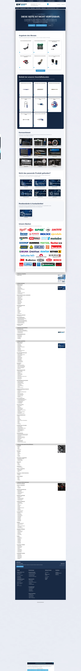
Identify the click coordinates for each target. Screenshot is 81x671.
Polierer (19, 548)
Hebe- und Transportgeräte (21, 366)
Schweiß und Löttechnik (22, 425)
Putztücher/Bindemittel (20, 394)
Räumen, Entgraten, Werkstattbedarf (22, 420)
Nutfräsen (19, 508)
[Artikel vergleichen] (19, 52)
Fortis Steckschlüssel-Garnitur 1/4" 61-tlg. (40, 40)
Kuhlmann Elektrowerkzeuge (23, 482)
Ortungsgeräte (19, 526)
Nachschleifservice (31, 595)
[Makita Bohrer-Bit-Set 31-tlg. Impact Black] (40, 62)
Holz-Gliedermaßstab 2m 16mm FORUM (25, 83)
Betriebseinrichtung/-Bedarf (22, 380)
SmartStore (30, 583)
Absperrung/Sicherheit (20, 381)
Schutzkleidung (20, 351)
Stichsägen (19, 541)
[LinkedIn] (60, 565)
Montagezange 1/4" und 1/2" (21, 437)
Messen (18, 522)
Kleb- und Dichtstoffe (20, 393)
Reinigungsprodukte (20, 395)
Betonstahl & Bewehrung (22, 457)
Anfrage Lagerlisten (21, 341)
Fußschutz (19, 347)
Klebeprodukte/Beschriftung (21, 354)
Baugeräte (19, 363)
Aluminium (19, 445)
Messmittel (19, 337)
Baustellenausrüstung (21, 489)
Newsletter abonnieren (20, 566)
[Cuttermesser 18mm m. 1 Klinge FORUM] (40, 119)
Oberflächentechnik (20, 331)
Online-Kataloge (38, 8)
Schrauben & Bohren (21, 553)
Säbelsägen (19, 540)
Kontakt (57, 8)
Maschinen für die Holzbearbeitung (22, 320)
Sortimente (17, 8)
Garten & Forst (20, 324)
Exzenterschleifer (20, 546)
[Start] (22, 4)
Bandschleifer (19, 545)
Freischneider (19, 513)
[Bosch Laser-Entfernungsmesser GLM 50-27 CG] (54, 62)
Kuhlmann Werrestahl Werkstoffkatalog (25, 444)
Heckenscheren (20, 514)
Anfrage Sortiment (21, 283)
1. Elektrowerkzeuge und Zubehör (22, 399)
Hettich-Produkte (20, 353)
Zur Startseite (31, 25)
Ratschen (19, 497)
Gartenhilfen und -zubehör (21, 413)
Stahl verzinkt (20, 476)
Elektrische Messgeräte (21, 523)
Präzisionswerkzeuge (21, 334)
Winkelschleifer (20, 551)
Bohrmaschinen (20, 496)
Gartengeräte (20, 511)
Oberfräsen (19, 509)
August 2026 (19, 275)
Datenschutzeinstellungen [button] (40, 602)
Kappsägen (19, 538)
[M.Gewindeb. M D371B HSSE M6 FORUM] (54, 89)
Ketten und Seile (20, 302)
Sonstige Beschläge (20, 361)
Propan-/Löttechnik (20, 427)
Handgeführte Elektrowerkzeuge (22, 318)
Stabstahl (19, 464)
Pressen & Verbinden (21, 529)
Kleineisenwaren (20, 355)
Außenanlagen (20, 306)
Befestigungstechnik (20, 440)
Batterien (19, 406)
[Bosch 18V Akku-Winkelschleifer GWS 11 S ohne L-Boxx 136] (54, 47)
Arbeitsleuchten (20, 490)
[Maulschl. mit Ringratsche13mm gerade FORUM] (25, 119)
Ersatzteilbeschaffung (31, 575)
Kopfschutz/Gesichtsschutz (21, 350)
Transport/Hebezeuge (20, 385)
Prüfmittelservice (31, 594)
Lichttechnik (19, 356)
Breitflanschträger (20, 469)
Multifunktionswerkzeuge (21, 507)
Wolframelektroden (20, 430)
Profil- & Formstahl (21, 468)
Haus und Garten (20, 404)
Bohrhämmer (19, 554)
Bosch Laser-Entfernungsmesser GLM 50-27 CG (54, 56)
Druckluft (19, 392)
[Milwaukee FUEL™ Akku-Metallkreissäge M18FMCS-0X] (25, 62)
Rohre (18, 448)
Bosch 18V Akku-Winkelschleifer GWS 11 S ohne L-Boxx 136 (54, 41)
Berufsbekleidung (20, 288)
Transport (19, 311)
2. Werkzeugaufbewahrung (21, 400)
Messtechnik (19, 419)
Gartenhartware (20, 412)
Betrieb (19, 307)
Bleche (19, 446)
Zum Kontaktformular (20, 580)
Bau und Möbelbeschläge (22, 352)
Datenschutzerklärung (40, 668)
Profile (18, 447)
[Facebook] (62, 565)
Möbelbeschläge (20, 357)
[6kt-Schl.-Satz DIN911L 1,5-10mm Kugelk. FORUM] (40, 104)
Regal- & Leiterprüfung (32, 597)
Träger (18, 471)
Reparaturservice (31, 596)
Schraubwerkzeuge (20, 332)
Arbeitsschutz (20, 284)
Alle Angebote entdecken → (40, 70)
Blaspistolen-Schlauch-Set (21, 436)
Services (28, 8)
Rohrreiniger (19, 533)
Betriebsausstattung (20, 382)
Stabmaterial (19, 449)
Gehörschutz (19, 348)
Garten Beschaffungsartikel (21, 411)
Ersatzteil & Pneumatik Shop (51, 8)
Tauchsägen (19, 542)
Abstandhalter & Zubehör (21, 458)
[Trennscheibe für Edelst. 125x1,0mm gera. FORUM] (54, 104)
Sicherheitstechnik (20, 360)
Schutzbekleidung (20, 293)
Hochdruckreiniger (20, 515)
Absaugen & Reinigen (21, 483)
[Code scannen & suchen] (49, 4)
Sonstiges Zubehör (20, 460)
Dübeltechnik (19, 300)
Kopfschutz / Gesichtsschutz (21, 292)
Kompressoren (20, 491)
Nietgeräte (19, 532)
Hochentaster (19, 516)
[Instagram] (64, 565)
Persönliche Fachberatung (32, 573)
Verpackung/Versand (20, 387)
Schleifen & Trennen (21, 544)
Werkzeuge (19, 368)
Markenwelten (33, 8)
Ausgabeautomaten (23, 8)
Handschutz (19, 291)
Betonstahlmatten (20, 459)
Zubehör (19, 431)
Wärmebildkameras (20, 527)
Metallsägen (19, 539)
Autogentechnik (20, 426)
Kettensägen (19, 517)
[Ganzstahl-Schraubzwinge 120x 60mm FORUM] (25, 104)
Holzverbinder (19, 301)
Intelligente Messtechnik (21, 319)
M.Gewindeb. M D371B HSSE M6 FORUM (54, 83)
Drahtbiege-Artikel (20, 298)
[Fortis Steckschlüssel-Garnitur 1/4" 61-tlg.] (40, 47)
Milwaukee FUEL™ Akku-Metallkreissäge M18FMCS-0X (25, 56)
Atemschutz (19, 286)
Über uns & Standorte (20, 575)
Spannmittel (19, 338)
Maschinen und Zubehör (21, 367)
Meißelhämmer (20, 557)
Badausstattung (20, 405)
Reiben (19, 421)
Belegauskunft (44, 8)
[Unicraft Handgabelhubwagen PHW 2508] (25, 47)
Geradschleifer (20, 547)
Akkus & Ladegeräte (21, 485)
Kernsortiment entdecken (41, 25)
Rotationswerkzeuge (20, 510)
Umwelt (19, 312)
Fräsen (19, 417)
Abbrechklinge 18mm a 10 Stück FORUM (40, 83)
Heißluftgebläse (20, 502)
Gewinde (19, 418)
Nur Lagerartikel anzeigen (34, 5)
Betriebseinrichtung (21, 305)
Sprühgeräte (19, 520)
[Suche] (47, 4)
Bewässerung (19, 407)
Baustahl (19, 450)
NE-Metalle (19, 466)
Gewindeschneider (20, 503)
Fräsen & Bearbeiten (21, 501)
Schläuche (19, 396)
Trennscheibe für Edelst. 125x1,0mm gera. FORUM (54, 99)
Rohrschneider (20, 534)
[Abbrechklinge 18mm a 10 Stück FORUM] (40, 89)
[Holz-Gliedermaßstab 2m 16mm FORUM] (25, 89)
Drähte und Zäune (20, 299)
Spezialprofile (19, 470)
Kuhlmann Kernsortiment (22, 327)
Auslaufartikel (20, 433)
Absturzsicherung (20, 285)
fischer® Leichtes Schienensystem (22, 376)
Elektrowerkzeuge (20, 317)
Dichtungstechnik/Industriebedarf (22, 391)
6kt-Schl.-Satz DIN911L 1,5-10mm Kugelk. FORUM (40, 99)
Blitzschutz (19, 372)
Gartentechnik (19, 325)
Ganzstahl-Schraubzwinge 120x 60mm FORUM (26, 99)
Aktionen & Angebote (21, 273)
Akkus (18, 486)
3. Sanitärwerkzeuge (20, 401)
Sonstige (19, 455)
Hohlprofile (19, 453)
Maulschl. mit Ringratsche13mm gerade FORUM (25, 114)
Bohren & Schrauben (21, 495)
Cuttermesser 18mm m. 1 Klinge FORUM (40, 113)
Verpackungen (19, 313)
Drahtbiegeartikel (20, 373)
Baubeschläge (19, 438)
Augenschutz (19, 287)
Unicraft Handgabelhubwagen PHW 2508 (25, 40)
